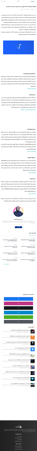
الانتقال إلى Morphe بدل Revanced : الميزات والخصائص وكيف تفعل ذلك (18, 342)
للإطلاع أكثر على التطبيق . (31, 151)
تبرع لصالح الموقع (18, 441)
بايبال (18, 227)
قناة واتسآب (18, 317)
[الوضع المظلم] (2, 1)
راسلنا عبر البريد (18, 447)
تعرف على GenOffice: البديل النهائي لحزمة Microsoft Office (19, 354)
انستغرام (18, 303)
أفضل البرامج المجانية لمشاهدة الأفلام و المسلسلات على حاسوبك (19, 359)
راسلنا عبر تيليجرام (18, 449)
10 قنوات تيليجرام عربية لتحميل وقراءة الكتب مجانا (21, 377)
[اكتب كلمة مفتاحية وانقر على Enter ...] (4, 1)
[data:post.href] (33, 333)
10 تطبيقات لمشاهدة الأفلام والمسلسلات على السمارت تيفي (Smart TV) (18, 371)
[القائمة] (18, 1)
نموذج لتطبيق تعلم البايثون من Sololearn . (28, 109)
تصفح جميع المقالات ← (5, 264)
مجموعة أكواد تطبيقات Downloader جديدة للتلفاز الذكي (20, 330)
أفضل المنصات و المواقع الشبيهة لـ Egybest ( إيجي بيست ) (20, 383)
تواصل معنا (19, 436)
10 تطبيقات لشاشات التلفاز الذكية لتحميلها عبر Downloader (20, 336)
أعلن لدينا (19, 439)
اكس (18, 308)
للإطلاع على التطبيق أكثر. (31, 88)
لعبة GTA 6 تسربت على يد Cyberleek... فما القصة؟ (21, 365)
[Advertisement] (18, 64)
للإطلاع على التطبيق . (32, 172)
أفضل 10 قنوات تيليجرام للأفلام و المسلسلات (22, 348)
